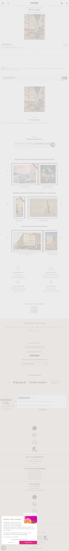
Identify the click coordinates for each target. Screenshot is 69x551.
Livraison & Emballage (34, 477)
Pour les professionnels (34, 461)
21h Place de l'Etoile (48, 187)
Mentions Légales (35, 544)
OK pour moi (28, 542)
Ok (46, 364)
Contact (35, 546)
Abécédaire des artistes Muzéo (34, 323)
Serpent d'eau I (19, 221)
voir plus (56, 401)
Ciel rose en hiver (25, 187)
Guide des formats (34, 473)
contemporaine (28, 123)
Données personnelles (35, 548)
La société (34, 459)
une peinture (13, 123)
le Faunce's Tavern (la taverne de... (27, 254)
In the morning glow (43, 221)
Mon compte (35, 488)
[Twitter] (38, 356)
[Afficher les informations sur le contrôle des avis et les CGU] (13, 406)
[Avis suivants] (67, 401)
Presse (34, 463)
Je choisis (10, 542)
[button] (3, 548)
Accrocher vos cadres (34, 479)
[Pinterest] (35, 356)
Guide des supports (34, 471)
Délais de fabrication (34, 475)
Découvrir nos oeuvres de (32, 144)
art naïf (45, 123)
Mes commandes (34, 486)
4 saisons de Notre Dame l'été (54, 254)
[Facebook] (31, 356)
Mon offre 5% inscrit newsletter (34, 490)
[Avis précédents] (16, 401)
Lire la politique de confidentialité (10, 537)
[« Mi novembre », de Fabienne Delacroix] (34, 309)
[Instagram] (33, 356)
